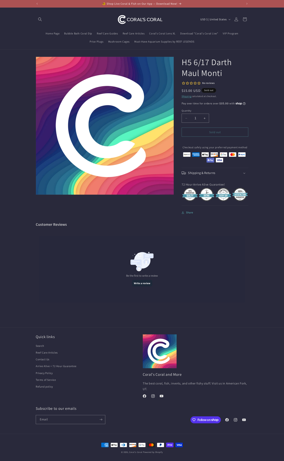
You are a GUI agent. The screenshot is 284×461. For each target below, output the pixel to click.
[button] (40, 19)
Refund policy (44, 386)
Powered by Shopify (153, 452)
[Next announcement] (247, 3)
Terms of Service (46, 380)
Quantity (186, 110)
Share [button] (189, 212)
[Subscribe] (101, 419)
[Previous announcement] (37, 3)
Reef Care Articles (47, 352)
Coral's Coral (135, 452)
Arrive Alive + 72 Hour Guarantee (56, 366)
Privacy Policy (44, 373)
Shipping (186, 96)
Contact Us (42, 359)
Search (40, 346)
